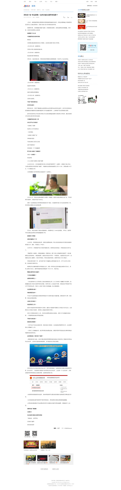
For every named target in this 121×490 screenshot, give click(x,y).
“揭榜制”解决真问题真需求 (83, 89)
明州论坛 (81, 73)
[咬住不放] (92, 103)
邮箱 (92, 1)
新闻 (30, 1)
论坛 (46, 1)
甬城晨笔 (87, 73)
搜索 (87, 1)
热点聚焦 (47, 9)
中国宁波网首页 (44, 469)
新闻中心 (39, 9)
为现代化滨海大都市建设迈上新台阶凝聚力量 (86, 61)
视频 (56, 1)
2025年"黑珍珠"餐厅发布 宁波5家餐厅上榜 (86, 69)
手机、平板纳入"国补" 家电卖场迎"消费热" (86, 67)
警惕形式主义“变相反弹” (82, 76)
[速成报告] (82, 103)
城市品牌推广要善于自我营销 (83, 85)
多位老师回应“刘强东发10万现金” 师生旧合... (86, 31)
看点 (81, 56)
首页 (25, 1)
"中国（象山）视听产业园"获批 (84, 65)
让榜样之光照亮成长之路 (83, 91)
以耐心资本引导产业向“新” (83, 82)
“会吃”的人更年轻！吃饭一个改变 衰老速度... (86, 37)
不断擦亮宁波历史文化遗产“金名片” (85, 78)
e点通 (40, 1)
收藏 (96, 1)
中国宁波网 (33, 9)
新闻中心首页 (55, 469)
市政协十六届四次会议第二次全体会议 (85, 59)
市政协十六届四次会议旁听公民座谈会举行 (86, 63)
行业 (51, 1)
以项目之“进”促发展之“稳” (83, 87)
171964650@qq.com (68, 428)
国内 (43, 9)
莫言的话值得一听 (81, 80)
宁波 (35, 1)
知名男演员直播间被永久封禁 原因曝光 (85, 33)
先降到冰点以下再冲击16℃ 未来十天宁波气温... (87, 35)
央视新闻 (37, 17)
